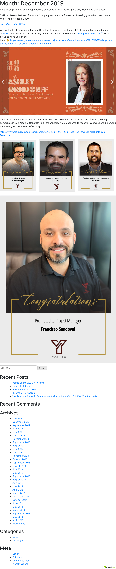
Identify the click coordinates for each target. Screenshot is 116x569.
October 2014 (19, 499)
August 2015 (19, 479)
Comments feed (21, 560)
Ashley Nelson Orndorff (89, 33)
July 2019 (17, 428)
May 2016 (17, 472)
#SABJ (6, 33)
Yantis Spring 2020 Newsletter (28, 382)
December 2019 (20, 421)
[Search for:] (18, 367)
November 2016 (21, 455)
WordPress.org (20, 563)
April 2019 (17, 432)
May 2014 (17, 506)
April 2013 (17, 520)
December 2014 (20, 496)
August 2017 (19, 445)
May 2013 (17, 516)
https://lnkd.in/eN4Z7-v (12, 24)
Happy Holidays (21, 386)
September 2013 (21, 513)
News (15, 537)
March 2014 (18, 510)
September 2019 (21, 425)
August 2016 (19, 466)
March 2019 (18, 435)
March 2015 (18, 493)
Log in (15, 553)
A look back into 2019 (24, 389)
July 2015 (17, 482)
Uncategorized (20, 540)
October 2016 (19, 459)
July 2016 (17, 469)
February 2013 (20, 523)
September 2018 (21, 442)
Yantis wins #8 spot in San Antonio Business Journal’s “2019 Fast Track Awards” (55, 396)
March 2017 (18, 452)
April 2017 (17, 449)
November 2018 (21, 438)
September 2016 (21, 462)
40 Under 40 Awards (23, 392)
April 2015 (17, 489)
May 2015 (17, 486)
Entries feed (18, 557)
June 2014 (17, 503)
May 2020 (17, 418)
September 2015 (21, 476)
